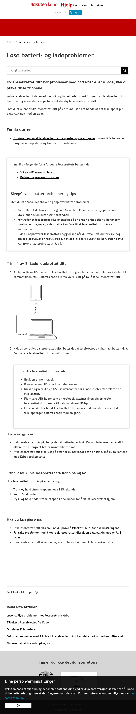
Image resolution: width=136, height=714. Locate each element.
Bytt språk (75, 12)
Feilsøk (40, 42)
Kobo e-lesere (25, 42)
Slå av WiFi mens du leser (37, 172)
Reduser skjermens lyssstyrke (39, 177)
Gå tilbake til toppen (20, 592)
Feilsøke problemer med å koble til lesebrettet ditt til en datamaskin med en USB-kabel (65, 636)
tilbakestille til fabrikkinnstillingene (95, 528)
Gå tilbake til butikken (87, 5)
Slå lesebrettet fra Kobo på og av (28, 643)
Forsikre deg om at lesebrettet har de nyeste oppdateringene (54, 138)
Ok (18, 705)
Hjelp (12, 42)
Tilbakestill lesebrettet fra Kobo (28, 622)
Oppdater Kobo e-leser (22, 629)
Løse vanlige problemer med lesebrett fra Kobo (38, 615)
